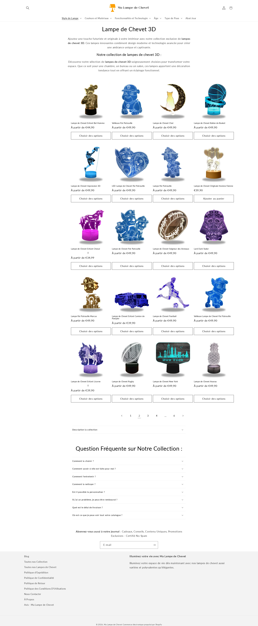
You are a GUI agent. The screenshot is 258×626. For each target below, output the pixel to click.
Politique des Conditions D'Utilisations (45, 588)
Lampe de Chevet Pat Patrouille (126, 249)
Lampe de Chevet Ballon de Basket (209, 123)
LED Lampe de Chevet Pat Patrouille (128, 186)
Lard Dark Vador (201, 249)
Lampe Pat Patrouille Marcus (84, 316)
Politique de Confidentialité (39, 577)
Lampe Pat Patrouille (162, 186)
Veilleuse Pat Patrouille (122, 123)
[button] (27, 8)
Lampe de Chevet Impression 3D (85, 186)
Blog (26, 556)
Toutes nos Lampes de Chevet (40, 567)
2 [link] (139, 415)
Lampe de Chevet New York (165, 381)
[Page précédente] (122, 415)
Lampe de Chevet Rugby (123, 381)
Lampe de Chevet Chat (163, 123)
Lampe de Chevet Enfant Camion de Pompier (128, 317)
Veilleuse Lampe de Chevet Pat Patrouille (212, 316)
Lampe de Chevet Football (164, 316)
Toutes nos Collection (35, 561)
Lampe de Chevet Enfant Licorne (86, 381)
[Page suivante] (182, 415)
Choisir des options (91, 135)
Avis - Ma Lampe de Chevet (39, 604)
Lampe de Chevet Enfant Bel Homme (87, 123)
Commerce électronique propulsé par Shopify (142, 624)
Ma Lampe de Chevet (113, 624)
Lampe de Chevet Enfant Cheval (85, 249)
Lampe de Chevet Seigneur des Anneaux (171, 249)
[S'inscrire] (154, 545)
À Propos (29, 599)
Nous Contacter (32, 594)
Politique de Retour (34, 583)
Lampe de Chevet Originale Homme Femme (213, 186)
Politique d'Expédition (36, 572)
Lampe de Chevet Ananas (205, 381)
